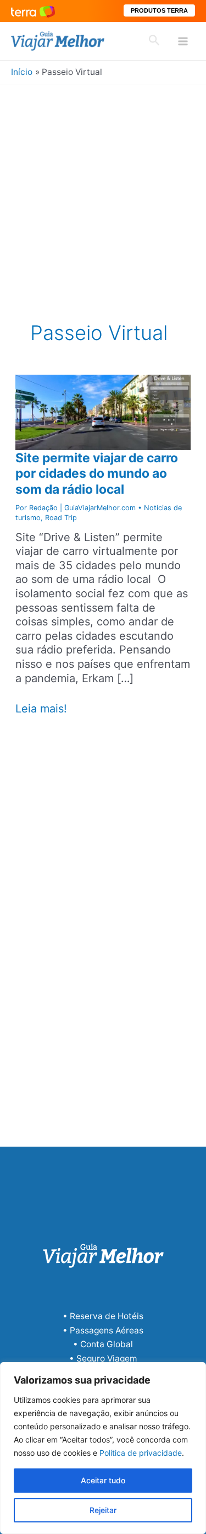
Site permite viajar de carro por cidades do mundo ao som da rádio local (96, 473)
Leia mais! (41, 709)
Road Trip (61, 518)
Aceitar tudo (103, 1480)
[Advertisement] (103, 193)
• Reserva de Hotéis (103, 1316)
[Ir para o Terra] (33, 10)
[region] (103, 1448)
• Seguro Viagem (103, 1358)
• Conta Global (103, 1344)
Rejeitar (103, 1510)
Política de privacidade (140, 1452)
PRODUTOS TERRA (159, 10)
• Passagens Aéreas (103, 1330)
